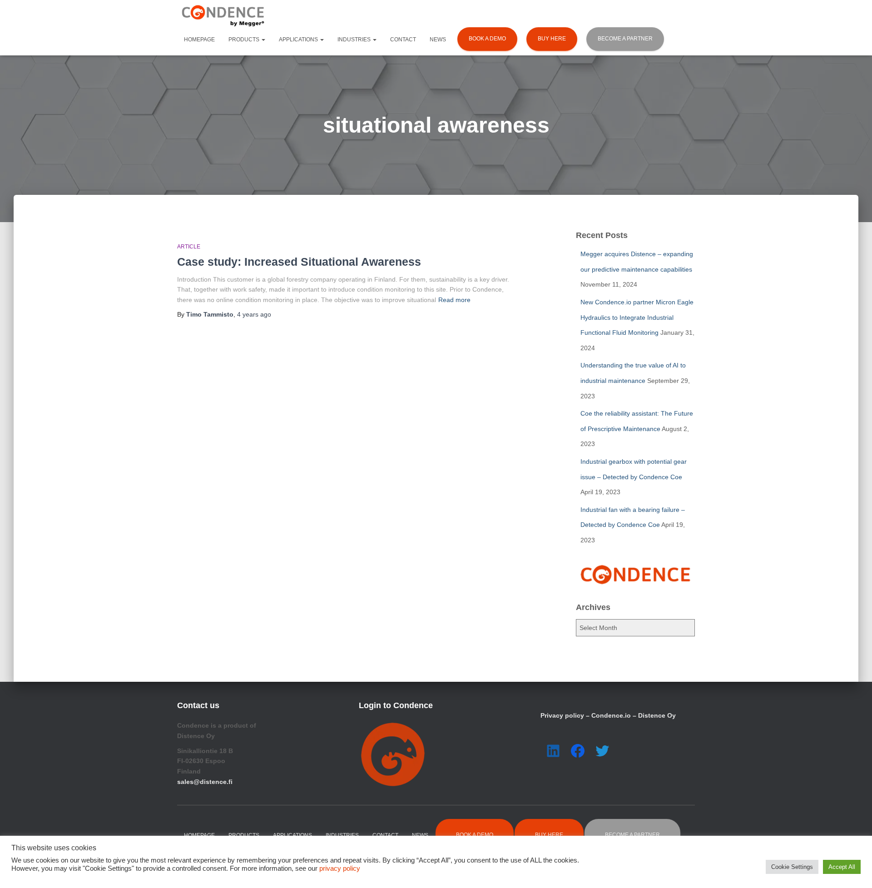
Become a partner (625, 38)
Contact (403, 39)
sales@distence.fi (205, 781)
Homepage (199, 39)
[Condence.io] (222, 16)
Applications (299, 39)
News (438, 39)
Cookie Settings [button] (792, 866)
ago (254, 314)
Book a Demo (487, 38)
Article (188, 246)
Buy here (552, 38)
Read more (454, 299)
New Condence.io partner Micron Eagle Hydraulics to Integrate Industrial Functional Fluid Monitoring (637, 317)
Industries (354, 39)
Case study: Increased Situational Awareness (299, 261)
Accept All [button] (841, 866)
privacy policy (339, 868)
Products (244, 39)
